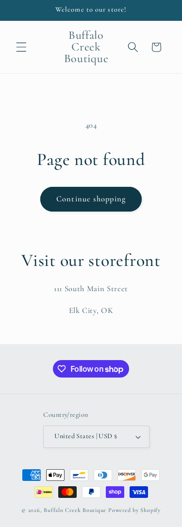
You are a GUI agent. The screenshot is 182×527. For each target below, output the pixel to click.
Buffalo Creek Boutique (75, 510)
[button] (21, 47)
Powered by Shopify (134, 510)
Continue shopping (91, 199)
